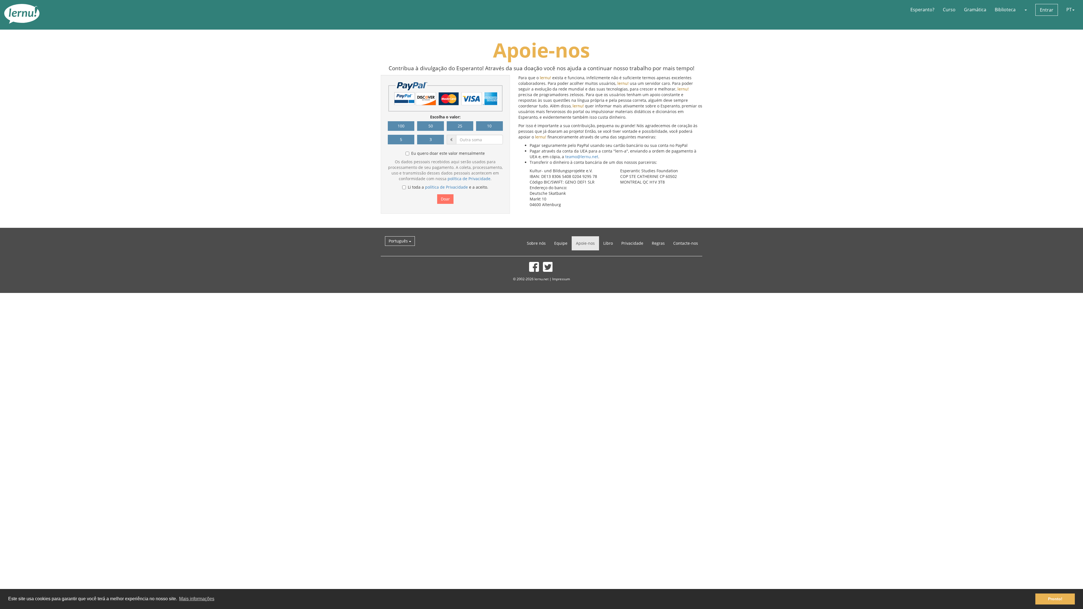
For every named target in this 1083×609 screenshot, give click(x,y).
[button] (1025, 9)
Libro (608, 243)
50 (430, 126)
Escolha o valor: (445, 117)
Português (399, 241)
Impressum (561, 279)
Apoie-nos (585, 243)
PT (1069, 9)
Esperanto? (922, 9)
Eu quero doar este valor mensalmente (448, 153)
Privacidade (632, 243)
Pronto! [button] (1055, 599)
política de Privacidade (469, 178)
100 (401, 126)
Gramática (975, 9)
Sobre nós (536, 243)
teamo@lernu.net (581, 156)
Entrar (1046, 10)
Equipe (560, 243)
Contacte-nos (685, 243)
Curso (949, 9)
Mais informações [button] (196, 598)
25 (460, 126)
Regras (658, 243)
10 (489, 126)
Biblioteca (1005, 9)
